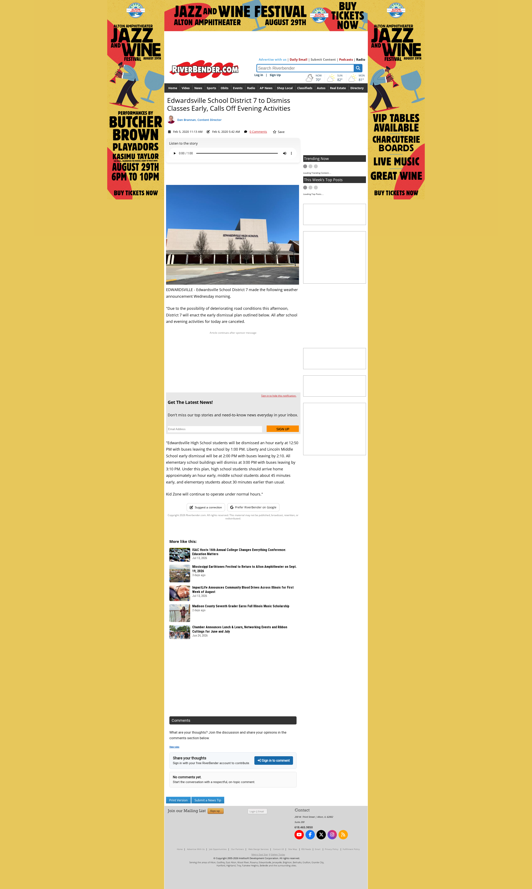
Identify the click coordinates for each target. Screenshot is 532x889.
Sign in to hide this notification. (278, 395)
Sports (211, 88)
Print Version (178, 800)
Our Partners (237, 849)
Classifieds (304, 88)
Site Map (292, 849)
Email (261, 811)
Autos (321, 88)
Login (253, 811)
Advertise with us (272, 59)
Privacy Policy (331, 849)
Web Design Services (258, 849)
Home (172, 88)
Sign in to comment (275, 760)
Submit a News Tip (208, 800)
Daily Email (298, 59)
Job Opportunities (218, 849)
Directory (357, 88)
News (198, 88)
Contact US (278, 849)
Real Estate (338, 88)
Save (280, 132)
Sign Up (275, 75)
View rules (174, 747)
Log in (258, 75)
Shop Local (285, 88)
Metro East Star (259, 854)
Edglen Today (278, 854)
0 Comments (258, 132)
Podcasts (346, 59)
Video (186, 88)
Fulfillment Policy (351, 849)
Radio (360, 59)
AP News (266, 88)
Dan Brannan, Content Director (199, 120)
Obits (224, 88)
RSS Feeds (306, 849)
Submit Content (323, 59)
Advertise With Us (196, 849)
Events (238, 88)
